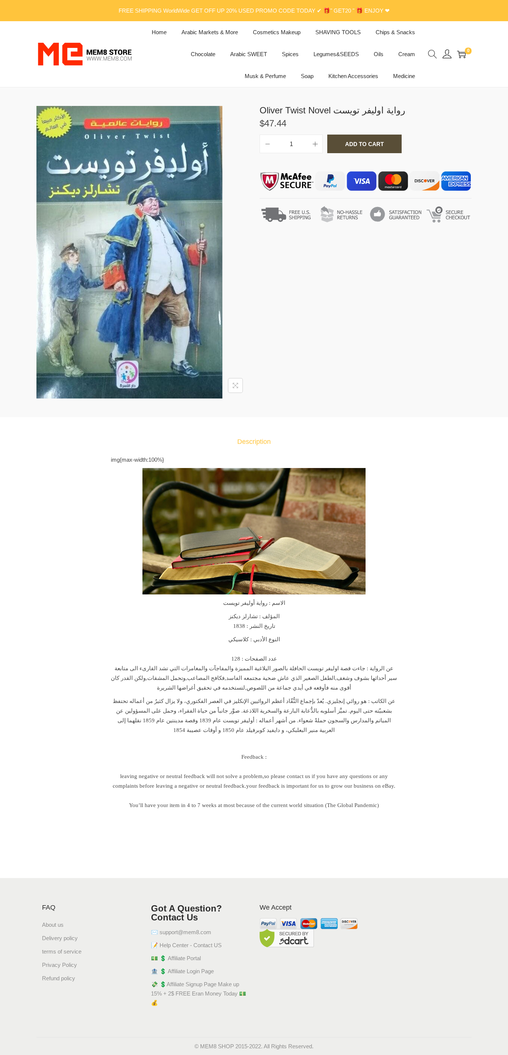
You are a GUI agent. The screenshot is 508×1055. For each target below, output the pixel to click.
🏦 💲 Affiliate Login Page (182, 971)
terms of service (61, 951)
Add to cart (364, 144)
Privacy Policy (59, 965)
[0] (461, 54)
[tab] (254, 441)
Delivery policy (60, 938)
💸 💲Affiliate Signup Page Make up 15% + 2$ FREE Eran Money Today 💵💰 (198, 993)
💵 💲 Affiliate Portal (176, 958)
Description (254, 441)
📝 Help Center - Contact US (186, 945)
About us (53, 925)
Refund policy (58, 978)
